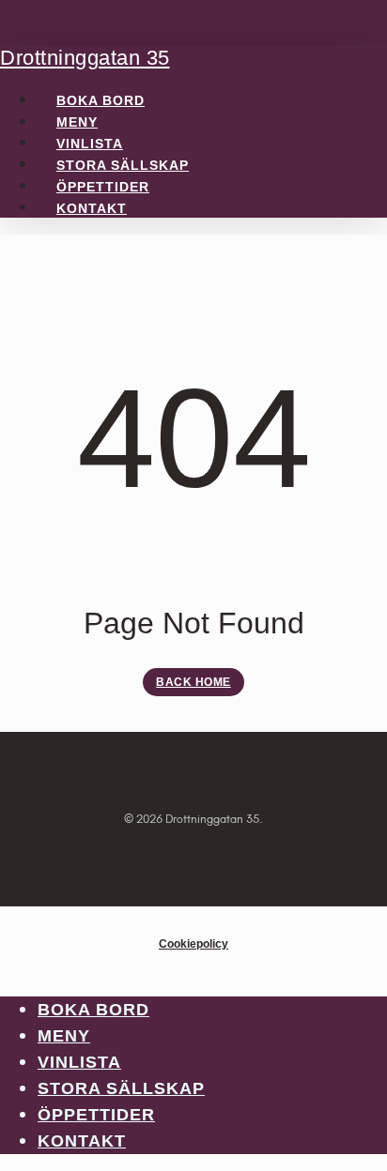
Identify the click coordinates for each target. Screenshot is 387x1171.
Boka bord (93, 1009)
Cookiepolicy (193, 943)
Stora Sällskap (121, 1088)
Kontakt (82, 1141)
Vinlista (79, 1062)
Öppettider (96, 1114)
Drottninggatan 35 (85, 57)
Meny (64, 1036)
